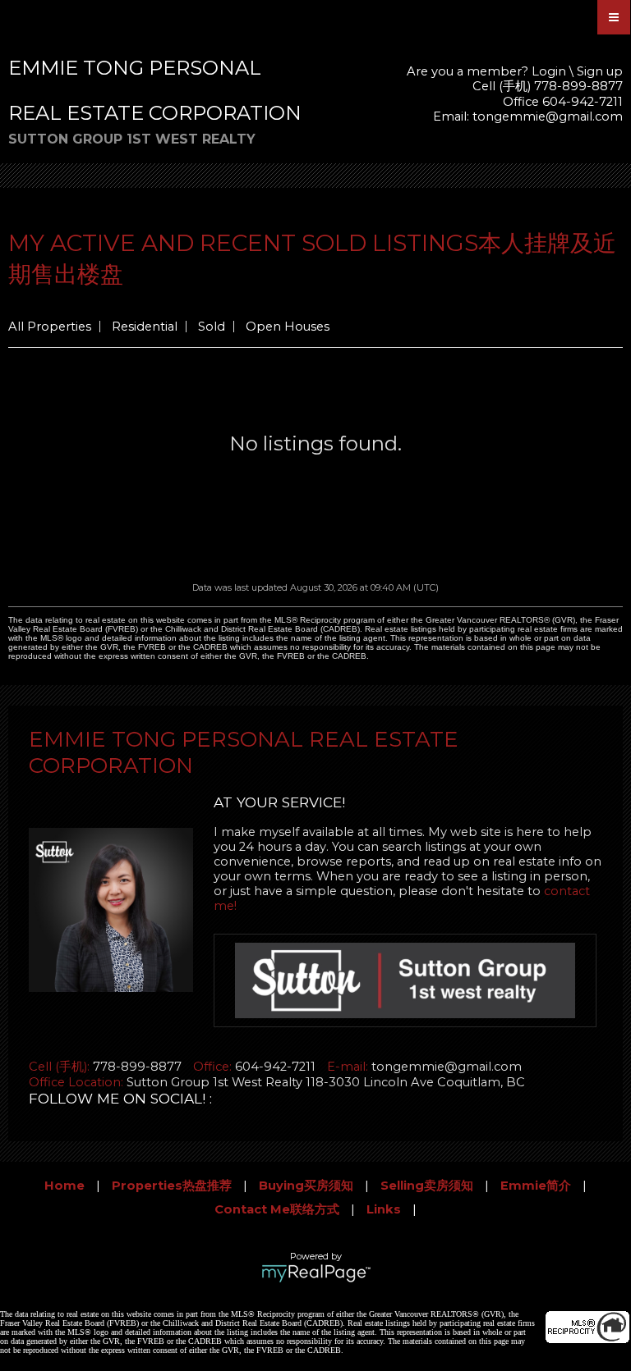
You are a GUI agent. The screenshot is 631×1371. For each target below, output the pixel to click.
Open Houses (287, 326)
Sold (211, 326)
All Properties (49, 326)
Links (383, 1209)
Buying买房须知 (306, 1185)
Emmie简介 (535, 1185)
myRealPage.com (315, 1273)
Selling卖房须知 (426, 1185)
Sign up (600, 71)
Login (549, 71)
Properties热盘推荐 (172, 1185)
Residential (144, 326)
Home (64, 1185)
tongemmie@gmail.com (547, 116)
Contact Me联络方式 (276, 1209)
